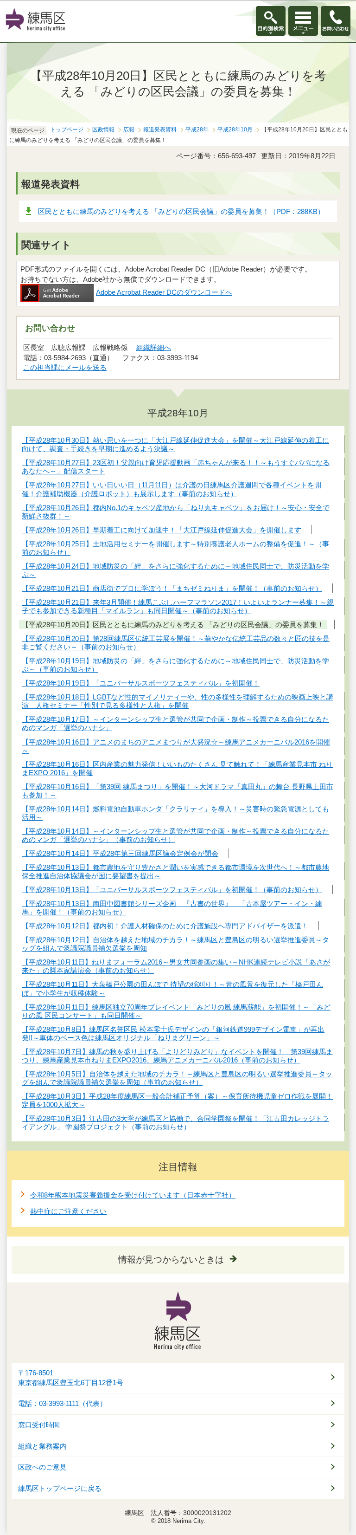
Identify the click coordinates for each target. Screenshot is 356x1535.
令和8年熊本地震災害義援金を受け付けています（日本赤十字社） (132, 1195)
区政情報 (103, 129)
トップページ (66, 129)
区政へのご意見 (42, 1467)
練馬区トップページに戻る (60, 1488)
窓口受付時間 (39, 1425)
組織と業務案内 (42, 1446)
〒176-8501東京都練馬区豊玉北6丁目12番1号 (70, 1377)
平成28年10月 (235, 129)
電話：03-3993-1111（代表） (62, 1403)
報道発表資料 (160, 129)
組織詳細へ (153, 347)
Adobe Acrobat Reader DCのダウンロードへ (164, 292)
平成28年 (197, 129)
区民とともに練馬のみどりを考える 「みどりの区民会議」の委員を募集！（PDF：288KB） (181, 211)
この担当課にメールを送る (65, 367)
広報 (128, 129)
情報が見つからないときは (171, 1259)
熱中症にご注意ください (68, 1211)
